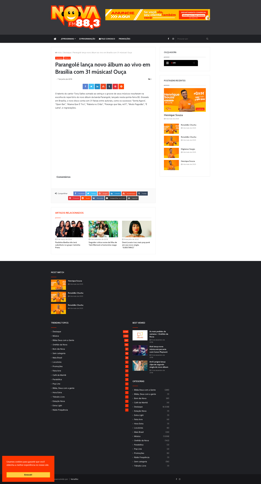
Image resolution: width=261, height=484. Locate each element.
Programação (88, 39)
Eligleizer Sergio (188, 149)
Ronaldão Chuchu (188, 125)
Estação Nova (59, 401)
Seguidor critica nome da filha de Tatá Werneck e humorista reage (103, 243)
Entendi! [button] (28, 475)
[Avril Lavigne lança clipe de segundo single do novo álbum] (140, 366)
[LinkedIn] (97, 86)
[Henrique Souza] (171, 165)
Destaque (67, 52)
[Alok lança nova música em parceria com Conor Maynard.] (140, 350)
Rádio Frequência (60, 410)
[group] (157, 14)
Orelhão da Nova (60, 345)
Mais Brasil (57, 358)
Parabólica (57, 379)
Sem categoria (59, 353)
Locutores (57, 362)
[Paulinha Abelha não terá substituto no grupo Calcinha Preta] (70, 229)
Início (59, 52)
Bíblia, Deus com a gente (63, 388)
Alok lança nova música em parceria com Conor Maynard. (159, 349)
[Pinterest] (115, 86)
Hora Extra (57, 392)
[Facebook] (168, 39)
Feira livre (57, 371)
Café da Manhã (59, 375)
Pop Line (56, 384)
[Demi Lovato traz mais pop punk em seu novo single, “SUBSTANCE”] (136, 229)
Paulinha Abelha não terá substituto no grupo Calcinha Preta (67, 245)
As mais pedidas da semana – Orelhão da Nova (159, 334)
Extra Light (57, 405)
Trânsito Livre (59, 397)
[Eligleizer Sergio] (171, 153)
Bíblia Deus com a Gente (63, 340)
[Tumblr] (109, 86)
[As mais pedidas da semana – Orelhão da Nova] (140, 335)
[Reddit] (121, 86)
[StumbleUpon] (103, 86)
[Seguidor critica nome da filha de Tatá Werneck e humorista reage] (103, 229)
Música (67, 58)
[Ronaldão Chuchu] (171, 129)
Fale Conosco (108, 39)
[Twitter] (91, 86)
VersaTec (74, 479)
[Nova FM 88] (76, 17)
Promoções (124, 39)
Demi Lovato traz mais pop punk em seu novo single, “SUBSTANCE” (136, 245)
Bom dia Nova (59, 349)
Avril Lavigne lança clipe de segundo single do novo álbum (159, 364)
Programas (68, 39)
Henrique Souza (173, 115)
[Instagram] (173, 39)
